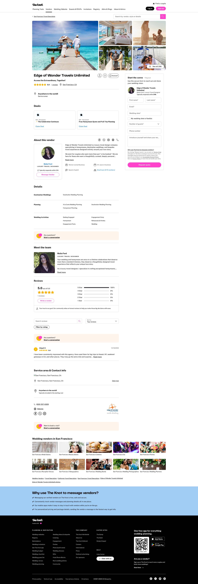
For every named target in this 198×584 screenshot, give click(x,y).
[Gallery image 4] (149, 33)
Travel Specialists (51, 478)
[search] (79, 321)
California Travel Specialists (67, 478)
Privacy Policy (137, 158)
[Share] (99, 75)
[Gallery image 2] (115, 33)
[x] (104, 140)
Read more (69, 160)
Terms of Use (157, 152)
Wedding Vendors (38, 478)
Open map (115, 381)
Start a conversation (52, 237)
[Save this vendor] (105, 76)
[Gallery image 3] (115, 58)
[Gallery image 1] (65, 45)
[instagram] (108, 140)
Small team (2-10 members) (106, 170)
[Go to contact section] (117, 141)
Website (40, 409)
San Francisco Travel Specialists (44, 16)
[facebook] (99, 140)
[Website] (113, 140)
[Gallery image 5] (149, 58)
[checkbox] (129, 118)
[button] (76, 263)
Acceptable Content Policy (151, 157)
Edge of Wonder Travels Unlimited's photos (46, 482)
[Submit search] (163, 16)
